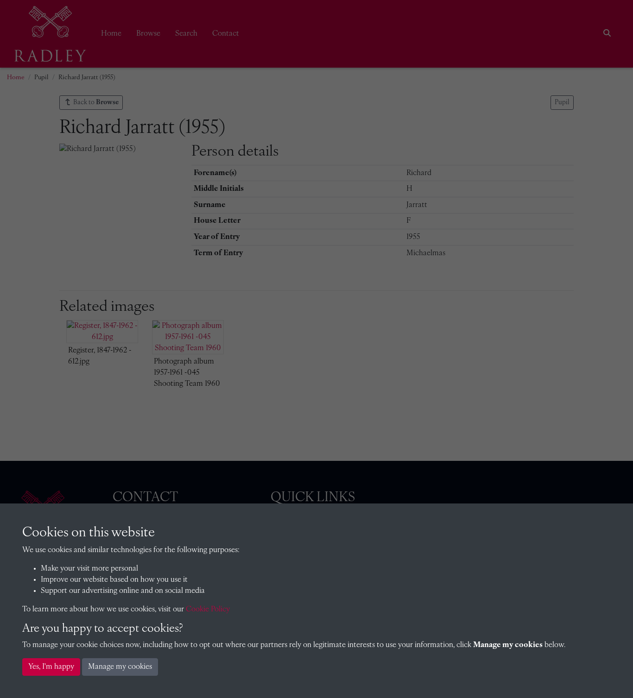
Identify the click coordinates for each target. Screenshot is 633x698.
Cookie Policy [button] (208, 609)
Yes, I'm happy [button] (51, 667)
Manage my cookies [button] (120, 667)
